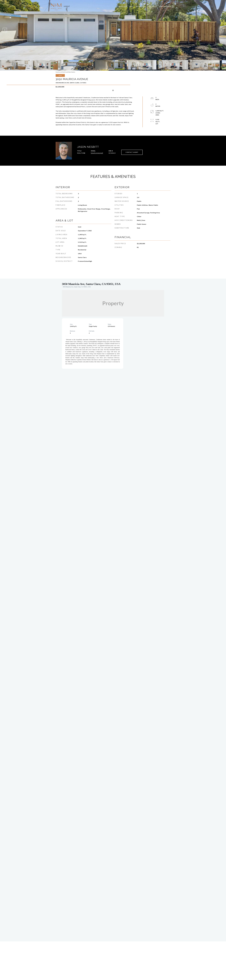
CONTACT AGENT (132, 152)
